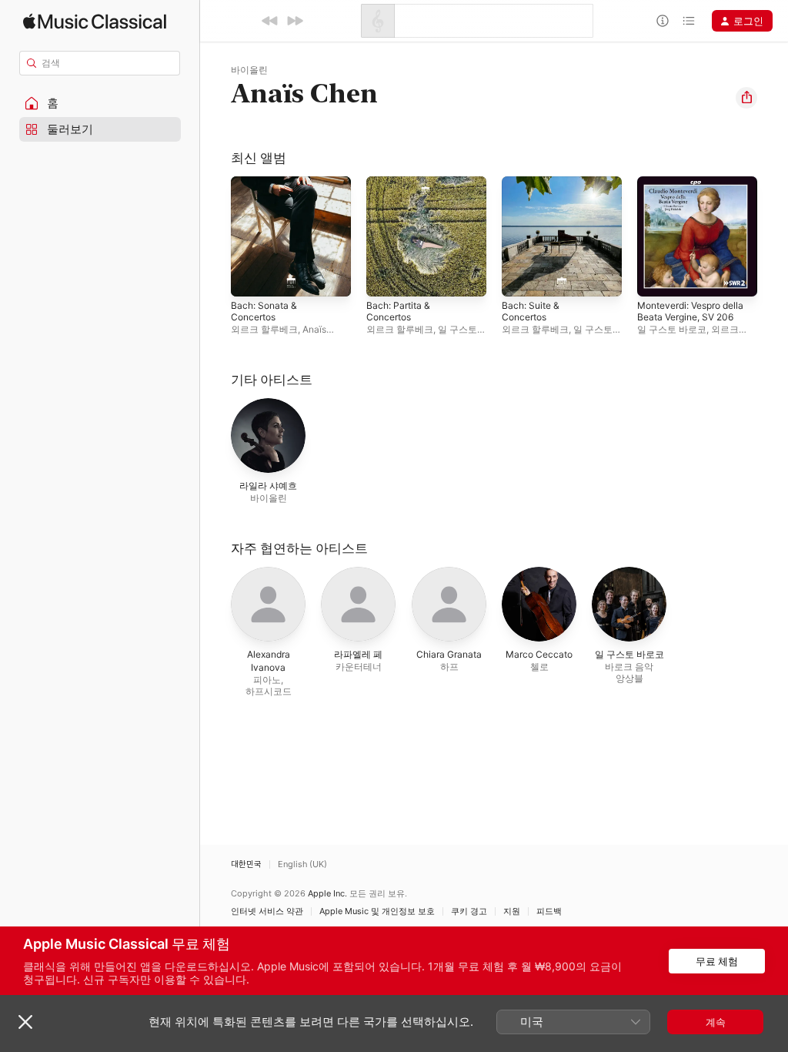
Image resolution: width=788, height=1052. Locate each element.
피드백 (549, 911)
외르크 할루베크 (264, 329)
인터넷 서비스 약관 (267, 911)
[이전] (270, 20)
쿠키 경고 (469, 911)
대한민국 (246, 864)
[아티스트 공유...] (746, 98)
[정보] (662, 21)
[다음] (294, 20)
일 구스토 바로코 (671, 329)
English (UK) (302, 864)
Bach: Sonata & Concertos (264, 311)
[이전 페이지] (215, 236)
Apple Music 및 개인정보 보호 (377, 911)
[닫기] (25, 1022)
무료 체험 (717, 961)
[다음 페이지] (772, 236)
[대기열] (688, 21)
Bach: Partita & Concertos (398, 311)
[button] (100, 103)
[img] (94, 21)
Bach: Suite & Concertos (530, 311)
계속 (716, 1022)
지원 (511, 911)
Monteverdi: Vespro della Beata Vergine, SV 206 (690, 311)
